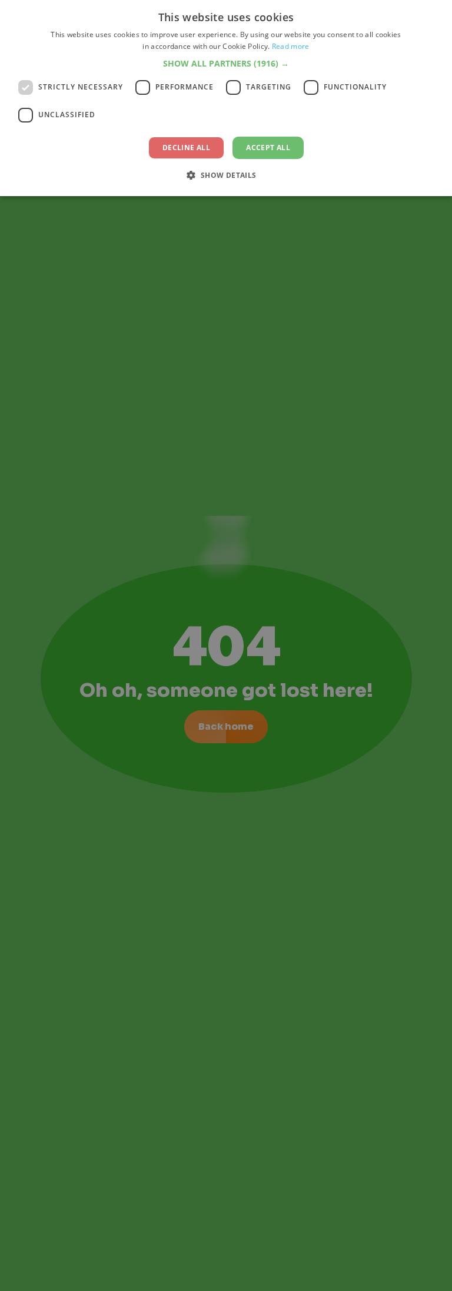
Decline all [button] (186, 148)
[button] (226, 63)
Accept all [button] (268, 148)
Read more (291, 46)
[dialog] (226, 98)
